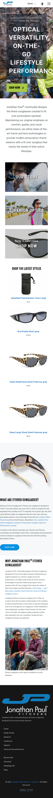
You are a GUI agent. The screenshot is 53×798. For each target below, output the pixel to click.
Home (6, 729)
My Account (8, 757)
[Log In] (42, 3)
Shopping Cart (9, 766)
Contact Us (8, 741)
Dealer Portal (9, 733)
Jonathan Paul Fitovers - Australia (25, 782)
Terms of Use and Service (14, 749)
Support (7, 745)
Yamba (41, 517)
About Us (7, 737)
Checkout (7, 762)
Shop (6, 770)
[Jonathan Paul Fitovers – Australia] (8, 4)
